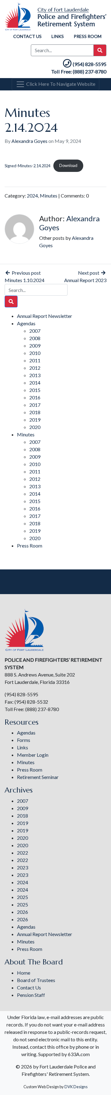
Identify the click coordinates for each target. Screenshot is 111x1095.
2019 (34, 420)
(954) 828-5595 (89, 64)
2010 (34, 353)
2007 (34, 331)
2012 (34, 368)
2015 (34, 390)
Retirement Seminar (38, 777)
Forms (23, 740)
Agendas (26, 323)
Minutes (48, 195)
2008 (34, 338)
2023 (22, 867)
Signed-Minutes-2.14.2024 (27, 165)
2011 (34, 360)
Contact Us (27, 36)
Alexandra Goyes (29, 141)
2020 (34, 427)
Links (57, 36)
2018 (34, 412)
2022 (22, 853)
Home (23, 973)
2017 (34, 405)
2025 (22, 897)
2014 (34, 382)
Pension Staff (31, 995)
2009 (34, 345)
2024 (32, 195)
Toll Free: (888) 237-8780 (78, 71)
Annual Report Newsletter (44, 316)
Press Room (87, 36)
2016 (34, 397)
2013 (34, 375)
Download (68, 165)
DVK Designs (76, 1086)
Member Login (32, 755)
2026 (22, 912)
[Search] (11, 301)
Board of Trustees (36, 980)
